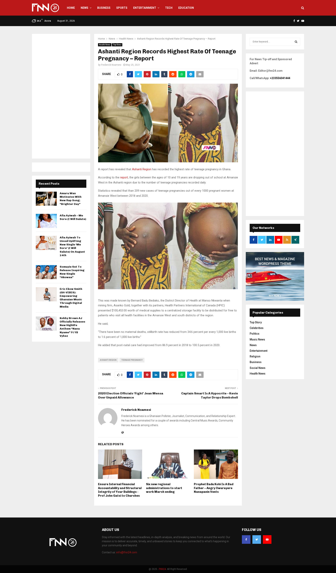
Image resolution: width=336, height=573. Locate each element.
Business (103, 7)
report (124, 177)
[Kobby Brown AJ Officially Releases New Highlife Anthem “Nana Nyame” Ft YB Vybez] (46, 323)
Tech (168, 7)
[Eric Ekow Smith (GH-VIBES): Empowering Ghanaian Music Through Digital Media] (46, 294)
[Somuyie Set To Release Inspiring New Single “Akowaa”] (46, 272)
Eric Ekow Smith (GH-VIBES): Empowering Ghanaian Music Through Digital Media (71, 297)
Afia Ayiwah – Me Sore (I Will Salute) (73, 217)
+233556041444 (280, 78)
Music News (257, 339)
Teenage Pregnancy (132, 360)
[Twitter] (256, 539)
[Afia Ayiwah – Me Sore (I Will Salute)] (46, 221)
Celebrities (256, 328)
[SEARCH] (296, 42)
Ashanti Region (141, 169)
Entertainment (144, 7)
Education (186, 7)
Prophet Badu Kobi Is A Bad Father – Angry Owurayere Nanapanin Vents (213, 488)
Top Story (117, 45)
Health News (104, 45)
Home (71, 7)
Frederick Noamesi (111, 64)
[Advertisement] (61, 96)
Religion (255, 356)
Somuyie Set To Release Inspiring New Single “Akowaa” (72, 272)
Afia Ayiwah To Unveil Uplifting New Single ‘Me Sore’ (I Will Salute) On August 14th (72, 246)
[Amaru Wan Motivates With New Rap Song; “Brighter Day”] (46, 199)
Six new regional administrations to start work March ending (164, 488)
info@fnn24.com (126, 552)
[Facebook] (246, 539)
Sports (121, 7)
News (84, 7)
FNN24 (162, 569)
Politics (254, 333)
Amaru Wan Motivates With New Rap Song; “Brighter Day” (70, 199)
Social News (257, 367)
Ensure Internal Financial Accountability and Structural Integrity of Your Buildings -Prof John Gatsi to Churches (120, 489)
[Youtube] (267, 539)
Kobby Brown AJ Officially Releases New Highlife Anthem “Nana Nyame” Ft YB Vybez (72, 327)
